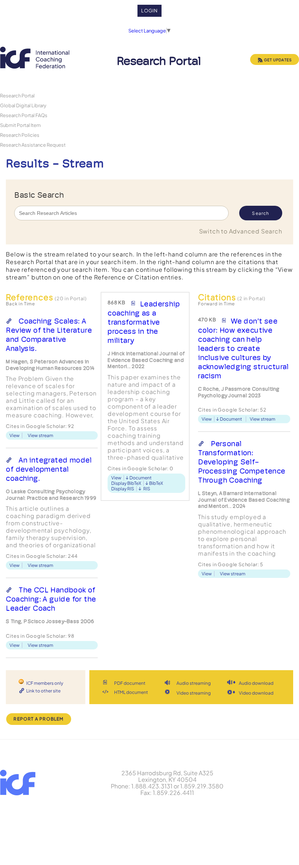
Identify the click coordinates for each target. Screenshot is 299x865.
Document (140, 477)
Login (149, 10)
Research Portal (17, 95)
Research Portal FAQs (23, 115)
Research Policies (19, 135)
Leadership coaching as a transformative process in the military (144, 322)
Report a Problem (38, 719)
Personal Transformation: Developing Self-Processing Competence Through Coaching (241, 461)
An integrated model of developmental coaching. (49, 469)
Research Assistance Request (33, 145)
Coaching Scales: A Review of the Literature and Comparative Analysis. (49, 335)
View (14, 435)
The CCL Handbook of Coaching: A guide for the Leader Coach (51, 599)
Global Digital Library (23, 105)
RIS (146, 488)
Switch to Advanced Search (240, 231)
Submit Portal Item (20, 125)
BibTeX (156, 483)
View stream (40, 435)
